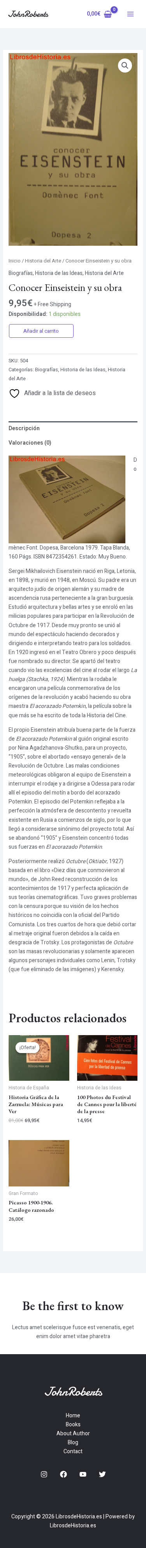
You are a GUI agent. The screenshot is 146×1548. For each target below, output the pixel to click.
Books (73, 1424)
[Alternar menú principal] (130, 14)
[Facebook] (63, 1474)
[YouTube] (82, 1474)
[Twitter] (102, 1474)
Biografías (21, 273)
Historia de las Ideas (59, 273)
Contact (73, 1451)
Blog (73, 1442)
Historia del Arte (43, 260)
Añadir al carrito (41, 331)
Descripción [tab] (24, 428)
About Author (73, 1433)
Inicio (15, 260)
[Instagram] (43, 1474)
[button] (125, 66)
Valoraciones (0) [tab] (30, 443)
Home (73, 1415)
